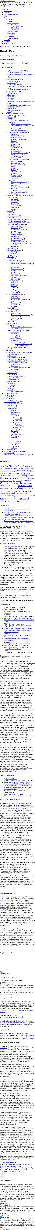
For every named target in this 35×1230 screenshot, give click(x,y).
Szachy (17, 190)
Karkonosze (14, 412)
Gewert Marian (5, 476)
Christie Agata (6, 471)
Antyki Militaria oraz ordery (15, 357)
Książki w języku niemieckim (16, 89)
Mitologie (10, 255)
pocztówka (18, 488)
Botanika (14, 284)
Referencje (7, 41)
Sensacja (13, 246)
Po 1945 (13, 149)
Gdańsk (17, 417)
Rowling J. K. (13, 493)
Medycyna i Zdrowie (13, 250)
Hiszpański (14, 202)
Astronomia (14, 296)
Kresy (13, 142)
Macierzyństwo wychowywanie (20, 315)
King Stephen (17, 481)
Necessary (5, 1203)
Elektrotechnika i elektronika (19, 299)
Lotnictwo (14, 144)
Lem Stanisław (17, 483)
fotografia (25, 473)
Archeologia (14, 134)
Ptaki (16, 291)
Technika (10, 388)
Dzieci (13, 410)
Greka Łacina (11, 83)
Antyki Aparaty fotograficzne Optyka (18, 352)
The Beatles (7, 498)
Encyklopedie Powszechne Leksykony (22, 263)
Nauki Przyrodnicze (13, 281)
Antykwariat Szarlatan (8, 1162)
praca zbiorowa (22, 491)
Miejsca (13, 431)
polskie (9, 398)
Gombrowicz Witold (16, 475)
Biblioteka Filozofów (17, 466)
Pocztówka (10, 407)
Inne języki (14, 204)
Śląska (13, 385)
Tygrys (19, 498)
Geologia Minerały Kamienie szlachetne (23, 125)
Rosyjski (13, 209)
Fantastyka (14, 233)
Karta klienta (11, 33)
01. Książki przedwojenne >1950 (13, 71)
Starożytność (15, 158)
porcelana (10, 491)
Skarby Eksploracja (17, 154)
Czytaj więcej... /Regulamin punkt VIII (11, 1171)
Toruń (16, 424)
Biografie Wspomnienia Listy (16, 115)
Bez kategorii (8, 453)
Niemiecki (14, 207)
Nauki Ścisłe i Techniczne (15, 294)
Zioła (12, 253)
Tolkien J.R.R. (13, 498)
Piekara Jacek (13, 486)
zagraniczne (10, 400)
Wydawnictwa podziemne (15, 347)
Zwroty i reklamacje (13, 23)
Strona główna (4, 46)
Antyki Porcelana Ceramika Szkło (17, 368)
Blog (5, 16)
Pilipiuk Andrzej (4, 488)
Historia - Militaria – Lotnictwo (16, 159)
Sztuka (13, 335)
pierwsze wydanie (25, 485)
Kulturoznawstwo (16, 269)
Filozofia (13, 267)
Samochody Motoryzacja (18, 187)
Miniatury (14, 310)
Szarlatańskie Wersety (17, 26)
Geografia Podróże (13, 81)
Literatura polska (16, 240)
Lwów (17, 420)
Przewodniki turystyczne (18, 130)
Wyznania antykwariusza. (11, 14)
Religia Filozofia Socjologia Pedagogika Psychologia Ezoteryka (19, 106)
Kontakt (9, 19)
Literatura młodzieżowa (18, 229)
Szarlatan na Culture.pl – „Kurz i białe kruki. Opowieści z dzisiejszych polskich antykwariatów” (19, 516)
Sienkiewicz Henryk (8, 496)
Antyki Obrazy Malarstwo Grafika (17, 359)
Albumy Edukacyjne (17, 226)
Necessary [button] (3, 1201)
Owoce (17, 443)
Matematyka (14, 304)
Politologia (14, 272)
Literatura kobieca (16, 238)
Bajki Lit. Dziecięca (13, 72)
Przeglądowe (15, 151)
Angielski (14, 199)
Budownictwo (15, 298)
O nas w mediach (12, 31)
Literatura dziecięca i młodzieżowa (17, 219)
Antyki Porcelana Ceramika (15, 362)
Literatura (10, 93)
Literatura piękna (12, 231)
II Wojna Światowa (17, 139)
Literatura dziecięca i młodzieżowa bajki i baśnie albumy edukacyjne (19, 223)
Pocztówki (10, 408)
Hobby (9, 180)
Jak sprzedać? (8, 11)
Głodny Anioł (15, 29)
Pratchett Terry (4, 493)
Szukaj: (2, 63)
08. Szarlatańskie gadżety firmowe (14, 451)
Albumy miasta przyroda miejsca (21, 124)
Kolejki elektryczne (17, 391)
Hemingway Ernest (28, 476)
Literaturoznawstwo (17, 270)
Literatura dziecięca (17, 221)
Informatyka (14, 303)
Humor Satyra (11, 194)
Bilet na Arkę (15, 28)
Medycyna (10, 95)
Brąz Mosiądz (11, 378)
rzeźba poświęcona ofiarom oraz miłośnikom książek (16, 1022)
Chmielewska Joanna (18, 468)
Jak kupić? (7, 12)
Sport (12, 188)
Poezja (9, 96)
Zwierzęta (14, 448)
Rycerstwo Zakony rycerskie (19, 153)
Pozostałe (10, 98)
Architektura (15, 332)
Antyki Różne (11, 373)
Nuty (12, 258)
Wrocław (17, 429)
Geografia (10, 122)
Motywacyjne (15, 318)
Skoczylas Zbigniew (23, 496)
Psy (16, 289)
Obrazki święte (11, 381)
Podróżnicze (14, 129)
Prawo (9, 100)
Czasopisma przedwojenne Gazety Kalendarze (21, 74)
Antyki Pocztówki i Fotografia (16, 361)
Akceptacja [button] (27, 1169)
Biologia (13, 282)
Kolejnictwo (14, 185)
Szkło (16, 337)
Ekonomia (10, 78)
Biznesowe (14, 313)
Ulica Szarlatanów (12, 38)
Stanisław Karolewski (20, 1001)
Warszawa (18, 426)
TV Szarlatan (11, 35)
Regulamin (10, 21)
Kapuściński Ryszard (6, 481)
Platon (10, 488)
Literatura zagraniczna (17, 241)
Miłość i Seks (15, 316)
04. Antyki (7, 350)
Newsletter (10, 36)
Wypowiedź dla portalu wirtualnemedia (15, 519)
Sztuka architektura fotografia (16, 330)
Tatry (12, 444)
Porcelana (14, 366)
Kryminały (14, 236)
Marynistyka (11, 248)
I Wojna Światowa (16, 137)
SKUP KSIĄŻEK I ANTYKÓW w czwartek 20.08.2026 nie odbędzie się (17, 513)
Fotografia (14, 333)
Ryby (16, 292)
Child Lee (10, 468)
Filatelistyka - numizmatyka (19, 182)
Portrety (13, 436)
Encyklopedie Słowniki (14, 79)
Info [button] (5, 17)
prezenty (2, 900)
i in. (20, 478)
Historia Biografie (12, 84)
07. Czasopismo (8, 449)
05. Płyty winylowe (9, 393)
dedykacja (21, 470)
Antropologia (15, 262)
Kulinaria (10, 217)
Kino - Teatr (14, 183)
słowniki (17, 205)
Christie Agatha (13, 471)
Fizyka (13, 301)
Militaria (13, 146)
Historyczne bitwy (9, 478)
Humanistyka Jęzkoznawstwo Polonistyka (19, 86)
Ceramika (14, 364)
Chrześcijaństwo (16, 328)
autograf (4, 466)
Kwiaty (17, 441)
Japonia (32, 478)
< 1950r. (13, 340)
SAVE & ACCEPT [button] (5, 1229)
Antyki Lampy (11, 356)
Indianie (13, 141)
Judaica (9, 211)
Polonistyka (14, 274)
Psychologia (11, 323)
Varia (9, 112)
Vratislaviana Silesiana (14, 339)
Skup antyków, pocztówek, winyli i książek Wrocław (16, 1165)
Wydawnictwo (11, 24)
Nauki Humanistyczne (14, 260)
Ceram (5, 468)
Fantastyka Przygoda (12, 473)
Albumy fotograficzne (13, 403)
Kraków (13, 414)
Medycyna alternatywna (18, 120)
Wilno (16, 427)
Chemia (13, 286)
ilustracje (25, 478)
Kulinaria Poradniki (13, 91)
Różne (13, 306)
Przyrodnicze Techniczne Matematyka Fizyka (20, 101)
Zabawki (10, 390)
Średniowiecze (15, 156)
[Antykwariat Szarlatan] (7, 1)
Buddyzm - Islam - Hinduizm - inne (21, 327)
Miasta (13, 415)
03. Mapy (6, 349)
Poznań (17, 422)
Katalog (6, 9)
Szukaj (25, 63)
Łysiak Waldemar (16, 501)
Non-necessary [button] (4, 1215)
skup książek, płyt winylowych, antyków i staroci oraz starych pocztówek (17, 808)
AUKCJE (7, 40)
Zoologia (14, 287)
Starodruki (10, 108)
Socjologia (14, 279)
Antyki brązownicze (13, 354)
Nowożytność (15, 147)
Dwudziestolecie (16, 136)
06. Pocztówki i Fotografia (11, 402)
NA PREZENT (8, 43)
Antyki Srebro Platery (13, 374)
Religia (9, 325)
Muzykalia (10, 257)
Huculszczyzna (11, 379)
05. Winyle (7, 395)
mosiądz (7, 486)
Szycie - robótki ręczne (18, 192)
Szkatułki (10, 386)
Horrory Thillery (16, 234)
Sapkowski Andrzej (23, 493)
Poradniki (10, 311)
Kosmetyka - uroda (13, 216)
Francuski (14, 200)
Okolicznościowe (16, 434)
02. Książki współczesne (11, 113)
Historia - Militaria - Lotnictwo (16, 132)
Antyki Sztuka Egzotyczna (15, 376)
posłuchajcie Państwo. (28, 1038)
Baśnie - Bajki (15, 228)
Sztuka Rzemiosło (12, 110)
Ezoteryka (10, 118)
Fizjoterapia (14, 252)
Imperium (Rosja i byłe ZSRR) (24, 243)
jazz (8, 397)
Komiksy (10, 214)
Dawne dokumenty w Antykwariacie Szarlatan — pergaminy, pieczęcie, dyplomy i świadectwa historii (19, 521)
